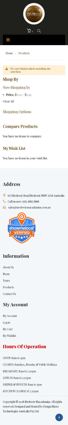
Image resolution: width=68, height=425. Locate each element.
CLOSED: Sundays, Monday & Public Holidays (30, 364)
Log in (6, 322)
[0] (29, 31)
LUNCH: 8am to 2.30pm (17, 378)
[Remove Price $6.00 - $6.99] (3, 94)
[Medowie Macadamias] (34, 13)
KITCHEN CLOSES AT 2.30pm (21, 391)
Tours (6, 280)
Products (8, 287)
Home (9, 53)
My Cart (7, 329)
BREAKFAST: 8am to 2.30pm (19, 371)
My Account (10, 316)
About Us (8, 267)
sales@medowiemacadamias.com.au (29, 207)
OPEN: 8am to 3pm (14, 358)
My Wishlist (9, 336)
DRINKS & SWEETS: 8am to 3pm (22, 384)
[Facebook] (59, 417)
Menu (6, 274)
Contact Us (9, 294)
